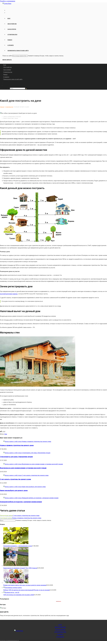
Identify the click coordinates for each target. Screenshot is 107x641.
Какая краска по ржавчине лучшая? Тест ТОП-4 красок (20, 568)
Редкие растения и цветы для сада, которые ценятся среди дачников (24, 585)
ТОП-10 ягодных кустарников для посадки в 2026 (18, 594)
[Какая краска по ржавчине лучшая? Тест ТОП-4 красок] (15, 565)
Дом (5, 434)
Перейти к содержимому (7, 1)
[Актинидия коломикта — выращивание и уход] (15, 543)
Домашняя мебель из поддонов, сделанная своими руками (21, 502)
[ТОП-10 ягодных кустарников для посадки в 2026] (11, 592)
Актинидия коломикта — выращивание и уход (17, 546)
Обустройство (7, 67)
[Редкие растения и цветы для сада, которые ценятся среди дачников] (15, 582)
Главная (2, 107)
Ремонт (5, 74)
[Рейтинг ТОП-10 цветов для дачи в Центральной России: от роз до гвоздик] (12, 587)
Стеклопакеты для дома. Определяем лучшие (16, 457)
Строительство (7, 72)
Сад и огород (7, 69)
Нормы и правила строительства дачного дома (17, 445)
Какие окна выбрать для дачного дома (14, 490)
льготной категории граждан (9, 294)
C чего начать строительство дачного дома (15, 479)
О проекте (6, 77)
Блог (4, 65)
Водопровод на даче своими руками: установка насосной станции (23, 468)
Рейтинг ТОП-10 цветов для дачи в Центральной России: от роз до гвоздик (26, 590)
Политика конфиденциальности (9, 640)
